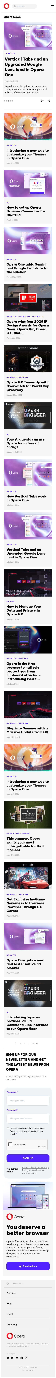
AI (8, 192)
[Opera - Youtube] (17, 1347)
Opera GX (38, 306)
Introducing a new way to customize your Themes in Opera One (28, 144)
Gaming (11, 591)
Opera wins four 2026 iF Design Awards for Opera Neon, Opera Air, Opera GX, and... (28, 317)
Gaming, (12, 367)
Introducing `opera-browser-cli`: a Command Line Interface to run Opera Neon (27, 1012)
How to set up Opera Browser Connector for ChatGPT (26, 201)
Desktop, (12, 306)
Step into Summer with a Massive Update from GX (27, 720)
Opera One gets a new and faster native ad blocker (25, 953)
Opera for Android (19, 823)
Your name (12, 1081)
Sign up (28, 1147)
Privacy (23, 648)
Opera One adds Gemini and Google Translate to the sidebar (27, 258)
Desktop (10, 53)
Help (9, 1293)
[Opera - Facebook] (7, 1347)
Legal (10, 1303)
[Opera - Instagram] (26, 1347)
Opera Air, (25, 306)
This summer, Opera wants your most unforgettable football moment (25, 834)
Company (12, 1314)
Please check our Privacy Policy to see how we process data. (35, 1160)
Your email (12, 1099)
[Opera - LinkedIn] (21, 1347)
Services (11, 1282)
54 (33, 1032)
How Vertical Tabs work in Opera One (24, 61)
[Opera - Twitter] (12, 1347)
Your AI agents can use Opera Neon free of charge (26, 433)
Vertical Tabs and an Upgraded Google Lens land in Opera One (26, 543)
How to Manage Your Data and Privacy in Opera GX (24, 600)
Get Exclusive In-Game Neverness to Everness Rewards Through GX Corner (26, 894)
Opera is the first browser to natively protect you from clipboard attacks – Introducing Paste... (24, 661)
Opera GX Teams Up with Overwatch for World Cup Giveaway (28, 376)
